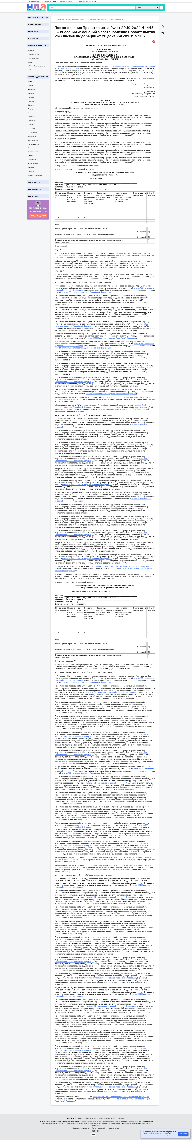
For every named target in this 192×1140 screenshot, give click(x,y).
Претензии (32, 160)
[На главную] (36, 7)
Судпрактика (34, 182)
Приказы (31, 86)
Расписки (31, 121)
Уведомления (33, 140)
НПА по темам (33, 70)
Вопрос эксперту (35, 24)
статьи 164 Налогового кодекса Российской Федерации (123, 409)
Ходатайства (33, 163)
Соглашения (32, 132)
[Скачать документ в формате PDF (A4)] (153, 41)
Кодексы (31, 50)
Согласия (31, 128)
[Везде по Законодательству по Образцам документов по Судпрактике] (148, 7)
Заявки (30, 148)
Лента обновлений (98, 1128)
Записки (31, 105)
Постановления (33, 58)
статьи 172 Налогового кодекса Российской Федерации (111, 692)
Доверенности (33, 152)
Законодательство (37, 45)
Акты (30, 82)
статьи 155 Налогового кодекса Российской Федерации (86, 292)
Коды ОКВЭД (33, 38)
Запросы (31, 167)
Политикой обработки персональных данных (98, 1121)
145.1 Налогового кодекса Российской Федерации (127, 566)
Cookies (169, 1136)
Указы (30, 62)
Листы (30, 109)
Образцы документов (38, 77)
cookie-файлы (133, 1121)
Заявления (31, 89)
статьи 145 (59, 257)
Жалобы (31, 101)
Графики (31, 97)
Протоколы (32, 117)
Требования (32, 136)
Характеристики (34, 144)
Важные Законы (33, 54)
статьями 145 (120, 253)
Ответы (31, 171)
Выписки (31, 93)
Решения (31, 124)
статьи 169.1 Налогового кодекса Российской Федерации (111, 338)
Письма (31, 113)
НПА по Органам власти (36, 66)
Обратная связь (113, 1128)
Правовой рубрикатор (81, 1128)
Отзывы (31, 156)
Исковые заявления (35, 175)
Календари (33, 31)
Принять (183, 1134)
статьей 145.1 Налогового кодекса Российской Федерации (91, 257)
